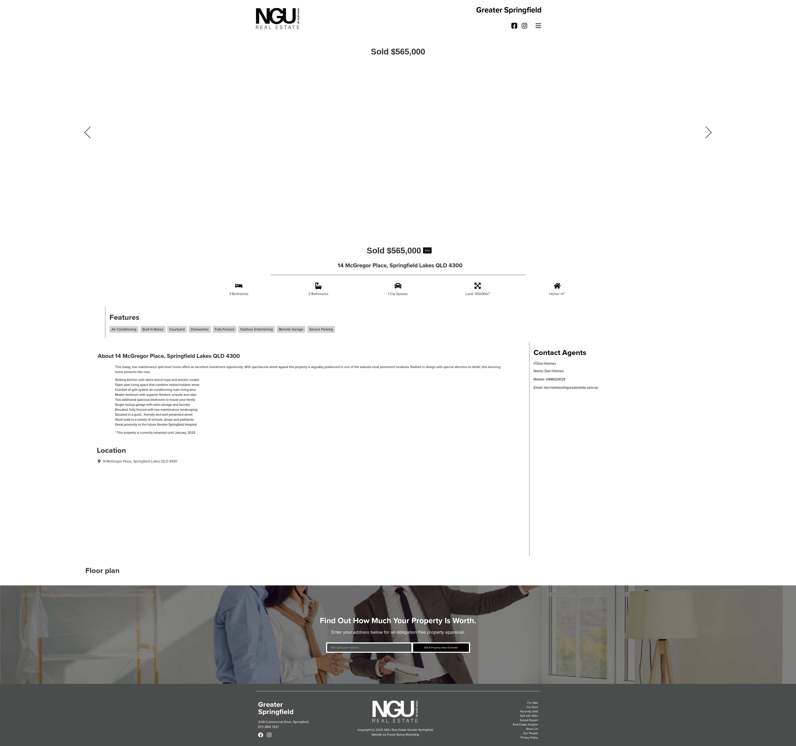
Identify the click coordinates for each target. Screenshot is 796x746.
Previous (87, 132)
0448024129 (555, 379)
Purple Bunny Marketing (403, 734)
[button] (538, 26)
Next (708, 132)
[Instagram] (524, 26)
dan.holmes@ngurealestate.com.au (571, 387)
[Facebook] (260, 735)
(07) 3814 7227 (268, 726)
